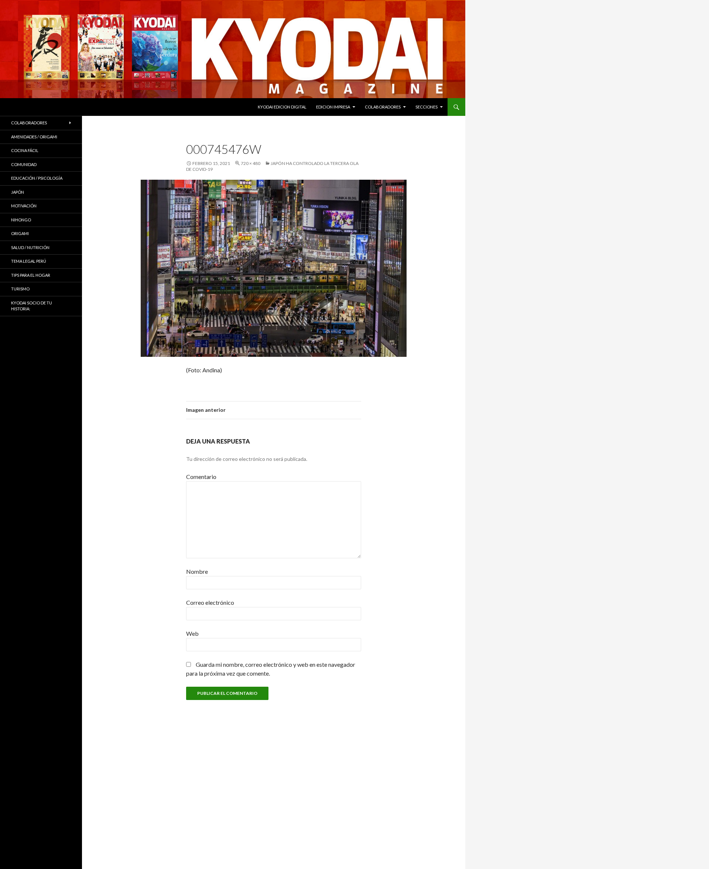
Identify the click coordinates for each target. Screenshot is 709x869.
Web (192, 633)
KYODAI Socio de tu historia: (31, 305)
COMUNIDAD (24, 164)
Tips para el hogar (30, 275)
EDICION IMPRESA (333, 106)
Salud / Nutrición (30, 247)
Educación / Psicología (36, 178)
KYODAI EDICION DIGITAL (282, 106)
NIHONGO (21, 219)
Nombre (197, 571)
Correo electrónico (210, 602)
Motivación (24, 205)
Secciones (426, 106)
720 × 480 (250, 163)
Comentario (201, 476)
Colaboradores (383, 106)
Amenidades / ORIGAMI (34, 136)
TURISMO (20, 288)
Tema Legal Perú (28, 261)
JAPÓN (17, 192)
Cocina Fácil (24, 150)
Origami (20, 233)
